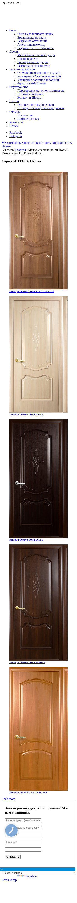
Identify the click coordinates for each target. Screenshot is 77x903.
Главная (20, 149)
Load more (8, 799)
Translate (31, 876)
